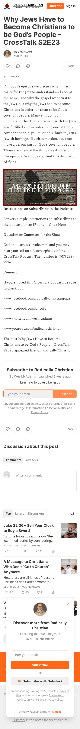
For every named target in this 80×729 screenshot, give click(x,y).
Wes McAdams (23, 51)
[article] (40, 538)
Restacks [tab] (31, 460)
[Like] (7, 66)
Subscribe (55, 6)
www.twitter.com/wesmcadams (27, 318)
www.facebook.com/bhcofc (24, 308)
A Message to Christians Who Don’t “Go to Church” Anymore (26, 566)
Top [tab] (8, 513)
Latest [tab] (19, 513)
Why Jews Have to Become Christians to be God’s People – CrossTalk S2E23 (36, 344)
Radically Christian (57, 350)
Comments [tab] (13, 460)
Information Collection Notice (48, 408)
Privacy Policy (53, 699)
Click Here (57, 224)
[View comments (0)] (18, 66)
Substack (19, 720)
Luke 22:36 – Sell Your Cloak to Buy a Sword (28, 528)
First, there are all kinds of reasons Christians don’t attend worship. (28, 579)
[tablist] (21, 460)
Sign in (71, 6)
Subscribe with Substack (43, 681)
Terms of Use (60, 404)
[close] (67, 604)
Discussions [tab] (36, 513)
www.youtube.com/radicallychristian (32, 328)
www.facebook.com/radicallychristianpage (36, 298)
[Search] (72, 513)
